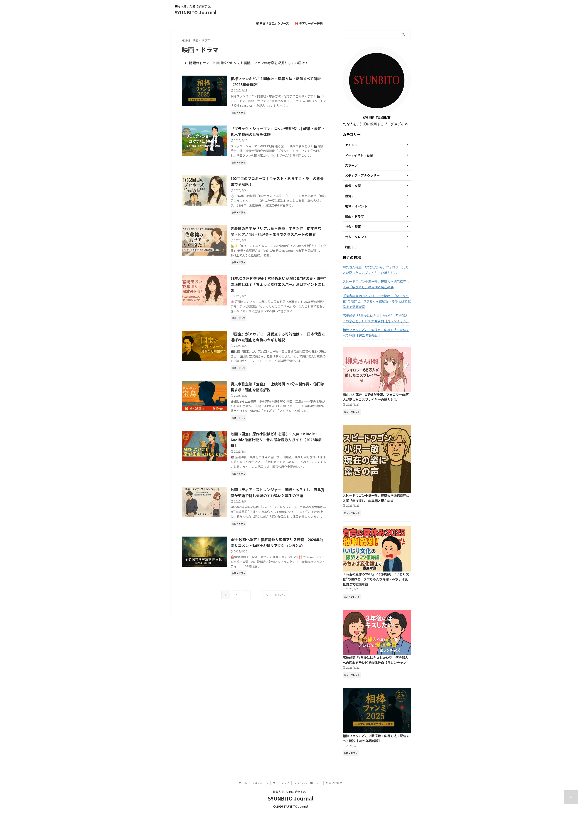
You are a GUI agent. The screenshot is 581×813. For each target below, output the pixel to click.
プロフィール (260, 783)
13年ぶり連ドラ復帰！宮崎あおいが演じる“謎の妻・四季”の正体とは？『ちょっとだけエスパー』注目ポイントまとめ (278, 284)
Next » (280, 594)
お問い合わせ (334, 783)
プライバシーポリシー (307, 783)
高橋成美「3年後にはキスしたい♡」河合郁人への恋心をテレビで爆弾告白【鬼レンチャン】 (376, 318)
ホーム (243, 783)
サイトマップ (281, 783)
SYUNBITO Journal (196, 12)
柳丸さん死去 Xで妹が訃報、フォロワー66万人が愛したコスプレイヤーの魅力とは (376, 270)
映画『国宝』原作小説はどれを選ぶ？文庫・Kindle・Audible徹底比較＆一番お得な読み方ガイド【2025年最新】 (276, 439)
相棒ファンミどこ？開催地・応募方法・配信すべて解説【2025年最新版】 (376, 333)
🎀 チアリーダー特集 (309, 23)
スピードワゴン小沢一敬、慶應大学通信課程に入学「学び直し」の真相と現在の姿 (376, 284)
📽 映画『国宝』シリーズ (272, 23)
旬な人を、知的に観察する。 (290, 791)
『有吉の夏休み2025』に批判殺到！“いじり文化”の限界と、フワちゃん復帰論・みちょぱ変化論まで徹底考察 (377, 301)
